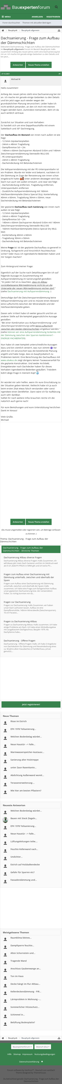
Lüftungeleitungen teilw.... (24, 841)
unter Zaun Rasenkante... (23, 767)
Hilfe (9, 1054)
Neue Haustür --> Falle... (23, 744)
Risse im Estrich (19, 721)
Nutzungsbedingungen (44, 1054)
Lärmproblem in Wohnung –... (26, 999)
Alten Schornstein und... (23, 953)
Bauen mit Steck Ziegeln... (24, 818)
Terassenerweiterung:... (23, 782)
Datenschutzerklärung (29, 1061)
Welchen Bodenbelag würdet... (26, 736)
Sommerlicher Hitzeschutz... (25, 1007)
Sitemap (17, 1054)
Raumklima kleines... (21, 937)
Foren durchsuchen (11, 22)
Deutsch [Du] (42, 1046)
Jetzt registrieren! (31, 704)
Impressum (27, 1054)
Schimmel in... (18, 1014)
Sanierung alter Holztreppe (25, 759)
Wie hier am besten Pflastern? (26, 790)
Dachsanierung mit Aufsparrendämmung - (29, 291)
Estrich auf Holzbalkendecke (25, 864)
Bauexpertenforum (21, 1046)
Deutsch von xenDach (45, 1070)
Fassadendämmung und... (24, 879)
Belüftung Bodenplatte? (23, 1022)
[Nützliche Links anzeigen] (59, 30)
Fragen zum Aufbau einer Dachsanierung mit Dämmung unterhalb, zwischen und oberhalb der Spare (29, 577)
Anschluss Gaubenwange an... (26, 968)
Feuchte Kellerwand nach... (24, 849)
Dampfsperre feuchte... (22, 945)
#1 (60, 74)
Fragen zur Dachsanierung (17, 602)
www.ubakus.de (9, 360)
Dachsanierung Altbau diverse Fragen (23, 557)
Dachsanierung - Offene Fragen (19, 640)
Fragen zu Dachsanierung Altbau (20, 621)
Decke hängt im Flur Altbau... (25, 983)
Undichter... (17, 856)
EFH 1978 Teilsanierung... (23, 729)
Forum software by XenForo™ (20, 1070)
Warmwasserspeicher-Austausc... (27, 752)
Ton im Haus (17, 976)
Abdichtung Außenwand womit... (27, 775)
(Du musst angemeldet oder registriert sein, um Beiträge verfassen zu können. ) (31, 531)
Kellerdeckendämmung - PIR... (26, 991)
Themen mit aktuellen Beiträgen (36, 22)
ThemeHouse (40, 1072)
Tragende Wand (19, 960)
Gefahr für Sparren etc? (22, 872)
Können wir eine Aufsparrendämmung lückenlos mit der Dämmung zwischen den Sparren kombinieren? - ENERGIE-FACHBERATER (30, 335)
